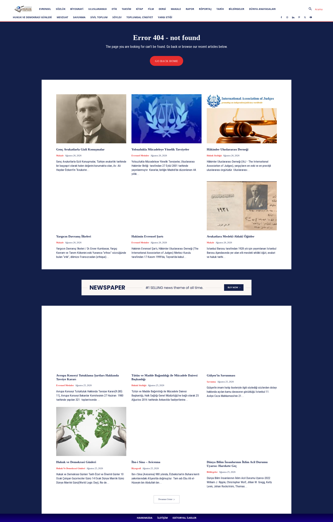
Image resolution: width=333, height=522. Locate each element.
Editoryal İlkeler (64, 2)
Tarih (220, 9)
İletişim (51, 2)
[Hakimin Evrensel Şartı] (166, 205)
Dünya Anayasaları (262, 9)
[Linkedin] (91, 2)
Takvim (126, 9)
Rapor (190, 9)
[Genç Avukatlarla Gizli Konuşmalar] (91, 118)
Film (151, 9)
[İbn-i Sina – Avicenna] (166, 431)
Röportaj (205, 9)
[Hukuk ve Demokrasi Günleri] (91, 431)
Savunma (79, 17)
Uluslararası (97, 9)
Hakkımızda (39, 2)
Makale (176, 9)
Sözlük (60, 9)
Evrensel (45, 9)
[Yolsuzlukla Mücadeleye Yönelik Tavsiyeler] (166, 118)
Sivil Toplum (99, 17)
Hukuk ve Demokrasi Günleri (32, 17)
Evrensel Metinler (140, 155)
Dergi (162, 9)
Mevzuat (62, 17)
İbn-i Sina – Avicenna (145, 462)
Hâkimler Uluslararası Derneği (227, 149)
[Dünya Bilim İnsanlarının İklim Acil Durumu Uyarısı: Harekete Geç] (242, 431)
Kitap (139, 9)
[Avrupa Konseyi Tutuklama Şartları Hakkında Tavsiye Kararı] (91, 344)
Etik (114, 9)
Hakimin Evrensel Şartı (147, 236)
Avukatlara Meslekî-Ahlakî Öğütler (230, 236)
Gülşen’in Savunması (221, 375)
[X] (102, 2)
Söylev (117, 17)
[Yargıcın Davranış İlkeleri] (91, 205)
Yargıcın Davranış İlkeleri (73, 236)
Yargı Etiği (165, 17)
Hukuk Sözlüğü (214, 155)
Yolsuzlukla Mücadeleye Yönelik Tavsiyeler (160, 149)
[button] (314, 9)
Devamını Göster (165, 499)
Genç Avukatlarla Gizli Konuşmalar (80, 149)
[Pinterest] (96, 2)
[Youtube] (108, 2)
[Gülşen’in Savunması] (242, 344)
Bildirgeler (236, 9)
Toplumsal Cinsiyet (139, 17)
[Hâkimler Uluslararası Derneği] (242, 118)
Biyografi (76, 9)
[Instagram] (85, 2)
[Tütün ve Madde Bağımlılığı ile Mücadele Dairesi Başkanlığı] (166, 344)
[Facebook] (79, 2)
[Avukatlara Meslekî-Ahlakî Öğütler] (242, 205)
